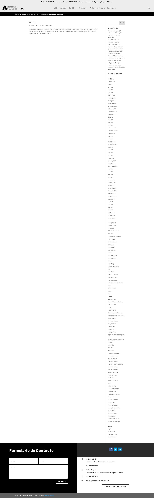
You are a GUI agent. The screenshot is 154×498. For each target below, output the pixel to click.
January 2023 (111, 163)
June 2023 (110, 150)
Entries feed (111, 431)
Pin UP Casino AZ (113, 400)
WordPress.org (112, 437)
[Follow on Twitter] (115, 449)
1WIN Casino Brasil (113, 231)
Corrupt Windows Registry (115, 302)
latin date (110, 348)
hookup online (112, 332)
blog (109, 285)
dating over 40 (112, 310)
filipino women (112, 318)
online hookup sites (113, 389)
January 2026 (111, 101)
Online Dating (112, 386)
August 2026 (111, 81)
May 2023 (110, 152)
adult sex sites (112, 258)
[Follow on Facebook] (111, 449)
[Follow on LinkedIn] (120, 449)
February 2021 (112, 215)
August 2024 (111, 133)
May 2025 (110, 122)
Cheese (110, 296)
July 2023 (110, 147)
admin (32, 25)
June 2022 (110, 172)
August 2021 (111, 199)
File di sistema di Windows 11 (116, 315)
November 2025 (112, 106)
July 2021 (110, 202)
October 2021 (112, 193)
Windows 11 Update (113, 419)
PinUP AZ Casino (112, 405)
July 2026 (110, 84)
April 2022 (110, 177)
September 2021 (112, 196)
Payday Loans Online (114, 394)
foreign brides (112, 324)
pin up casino (111, 397)
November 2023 (112, 144)
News (109, 383)
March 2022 (111, 180)
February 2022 (112, 182)
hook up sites (111, 329)
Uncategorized (112, 416)
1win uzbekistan (112, 242)
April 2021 (110, 210)
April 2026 (110, 92)
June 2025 (110, 120)
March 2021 (111, 213)
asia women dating (113, 266)
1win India (111, 233)
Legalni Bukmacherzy (114, 353)
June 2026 (110, 87)
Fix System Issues (113, 321)
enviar (62, 481)
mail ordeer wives (113, 356)
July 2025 (110, 117)
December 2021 (112, 188)
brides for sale (112, 288)
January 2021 (111, 218)
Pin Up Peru (111, 402)
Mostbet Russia (112, 375)
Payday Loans (112, 391)
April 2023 (110, 155)
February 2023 (112, 161)
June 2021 (110, 204)
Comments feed (112, 434)
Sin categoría (48, 25)
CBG (109, 294)
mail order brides (112, 361)
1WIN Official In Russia (114, 236)
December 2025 (112, 103)
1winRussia (111, 244)
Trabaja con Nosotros (115, 486)
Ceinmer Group (49, 495)
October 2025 (112, 109)
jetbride (110, 342)
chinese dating (112, 299)
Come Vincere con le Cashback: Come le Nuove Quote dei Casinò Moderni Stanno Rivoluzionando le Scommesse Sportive (115, 49)
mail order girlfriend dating (115, 364)
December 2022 (112, 166)
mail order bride (112, 359)
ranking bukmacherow (114, 408)
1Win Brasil (111, 228)
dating (109, 307)
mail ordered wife (113, 369)
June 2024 (110, 139)
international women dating (116, 339)
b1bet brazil (111, 272)
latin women (111, 350)
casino (109, 291)
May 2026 (110, 90)
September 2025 (112, 111)
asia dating (111, 264)
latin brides (111, 345)
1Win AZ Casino (112, 225)
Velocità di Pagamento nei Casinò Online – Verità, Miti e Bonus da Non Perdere (116, 58)
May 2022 (110, 174)
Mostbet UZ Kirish (113, 380)
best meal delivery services (115, 283)
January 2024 (111, 141)
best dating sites (112, 277)
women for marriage (114, 421)
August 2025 (111, 114)
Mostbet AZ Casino (113, 372)
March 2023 (111, 158)
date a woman (112, 305)
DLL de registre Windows (115, 313)
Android (110, 261)
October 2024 (112, 128)
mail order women (113, 367)
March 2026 (111, 95)
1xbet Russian (112, 250)
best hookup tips (112, 280)
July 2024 (110, 136)
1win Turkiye (111, 239)
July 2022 (110, 169)
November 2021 (112, 191)
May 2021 (110, 207)
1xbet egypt (111, 247)
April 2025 (110, 125)
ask (109, 269)
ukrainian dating (112, 413)
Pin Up (32, 22)
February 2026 (112, 98)
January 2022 (111, 185)
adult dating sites (113, 255)
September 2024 (112, 131)
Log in (109, 429)
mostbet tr (111, 378)
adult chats (111, 253)
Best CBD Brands (113, 274)
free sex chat (111, 326)
